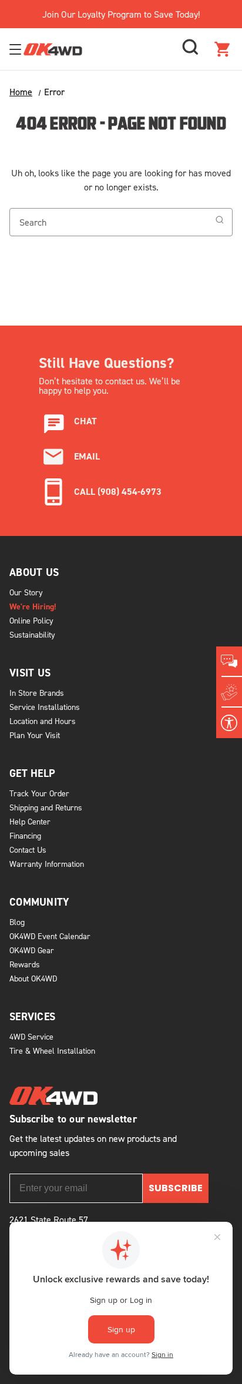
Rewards (24, 964)
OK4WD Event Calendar (49, 936)
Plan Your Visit (34, 735)
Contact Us (27, 849)
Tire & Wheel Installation (52, 1050)
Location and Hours (42, 721)
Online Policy (31, 620)
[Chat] (229, 661)
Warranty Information (46, 864)
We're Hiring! (32, 606)
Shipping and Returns (45, 807)
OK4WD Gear (31, 950)
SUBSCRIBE (176, 1188)
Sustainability (32, 634)
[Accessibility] (229, 723)
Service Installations (44, 707)
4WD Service (31, 1036)
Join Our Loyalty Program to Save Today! (121, 14)
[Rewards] (229, 692)
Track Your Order (39, 793)
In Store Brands (36, 693)
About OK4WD (33, 978)
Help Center (30, 821)
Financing (25, 835)
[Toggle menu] (16, 49)
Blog (17, 922)
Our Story (26, 592)
